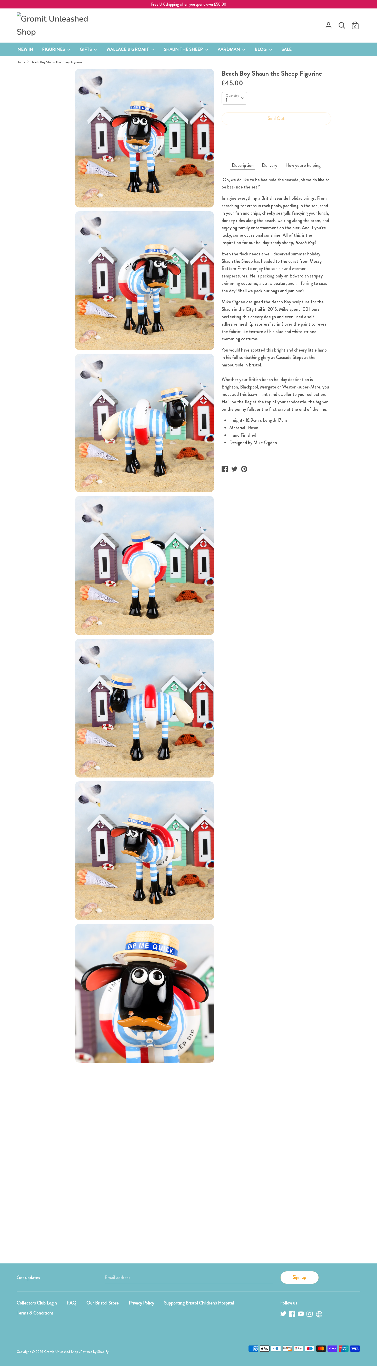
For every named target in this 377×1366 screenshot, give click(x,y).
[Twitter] (283, 1314)
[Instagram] (310, 1314)
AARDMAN (229, 49)
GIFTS (86, 49)
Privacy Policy (141, 1303)
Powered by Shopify (94, 1351)
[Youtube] (301, 1314)
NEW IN (25, 49)
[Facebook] (292, 1314)
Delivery (269, 165)
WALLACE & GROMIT (128, 49)
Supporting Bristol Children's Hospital (199, 1303)
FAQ (71, 1303)
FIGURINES (54, 49)
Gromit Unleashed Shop (61, 1351)
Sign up (299, 1277)
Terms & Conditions (35, 1313)
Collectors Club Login (37, 1303)
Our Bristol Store (102, 1303)
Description (243, 165)
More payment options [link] (276, 147)
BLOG (261, 49)
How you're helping (303, 165)
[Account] (328, 24)
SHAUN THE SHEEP (184, 49)
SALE (287, 49)
